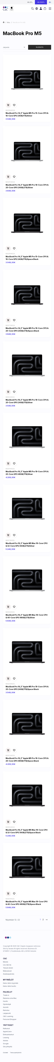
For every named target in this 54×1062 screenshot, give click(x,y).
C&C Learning (8, 1016)
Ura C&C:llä (7, 965)
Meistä (5, 962)
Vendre (11, 948)
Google (6, 1044)
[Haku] (33, 8)
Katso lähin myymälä (10, 983)
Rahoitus (6, 1010)
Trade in (6, 995)
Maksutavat (7, 971)
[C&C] (8, 8)
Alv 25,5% (40, 2)
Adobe (5, 1041)
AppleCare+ (7, 1031)
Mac (8, 22)
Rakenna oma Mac (10, 998)
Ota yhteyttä (7, 1047)
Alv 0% (29, 2)
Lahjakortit (7, 1013)
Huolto (5, 1001)
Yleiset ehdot (8, 968)
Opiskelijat (7, 1004)
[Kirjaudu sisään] (41, 8)
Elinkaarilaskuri (8, 1034)
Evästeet (5, 1052)
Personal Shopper (9, 1019)
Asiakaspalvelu (8, 974)
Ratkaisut (6, 1028)
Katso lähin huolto (9, 986)
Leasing (6, 1037)
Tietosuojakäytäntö (15, 1052)
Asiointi (5, 1007)
